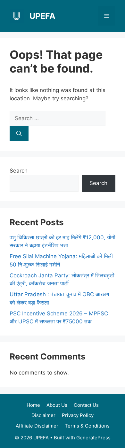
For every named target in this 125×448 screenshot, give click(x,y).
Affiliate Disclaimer (37, 426)
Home (33, 405)
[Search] (19, 133)
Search (19, 170)
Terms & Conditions (87, 426)
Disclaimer (43, 415)
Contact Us (86, 405)
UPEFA (42, 16)
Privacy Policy (78, 415)
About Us (56, 405)
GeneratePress (93, 438)
